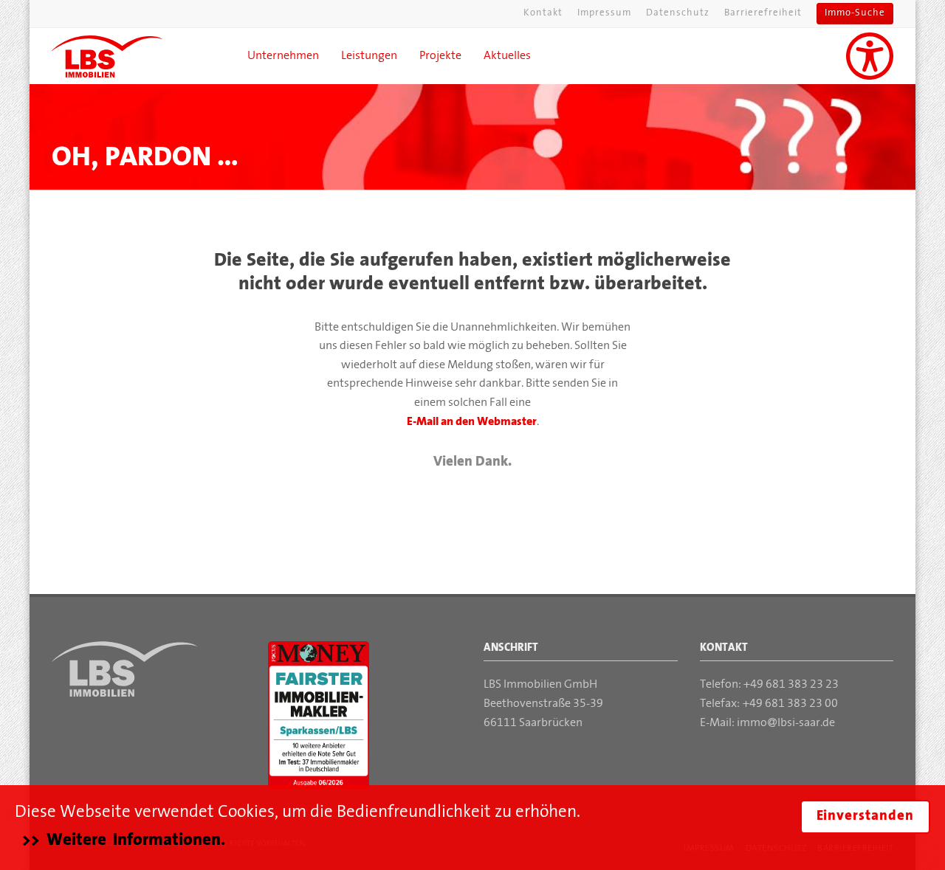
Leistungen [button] (369, 56)
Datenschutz (677, 13)
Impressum (604, 13)
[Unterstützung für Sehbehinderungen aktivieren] (869, 56)
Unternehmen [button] (283, 56)
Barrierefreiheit (763, 13)
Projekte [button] (440, 56)
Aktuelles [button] (507, 56)
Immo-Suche (855, 13)
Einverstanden (865, 816)
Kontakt (543, 13)
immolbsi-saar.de (786, 723)
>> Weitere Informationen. (123, 840)
